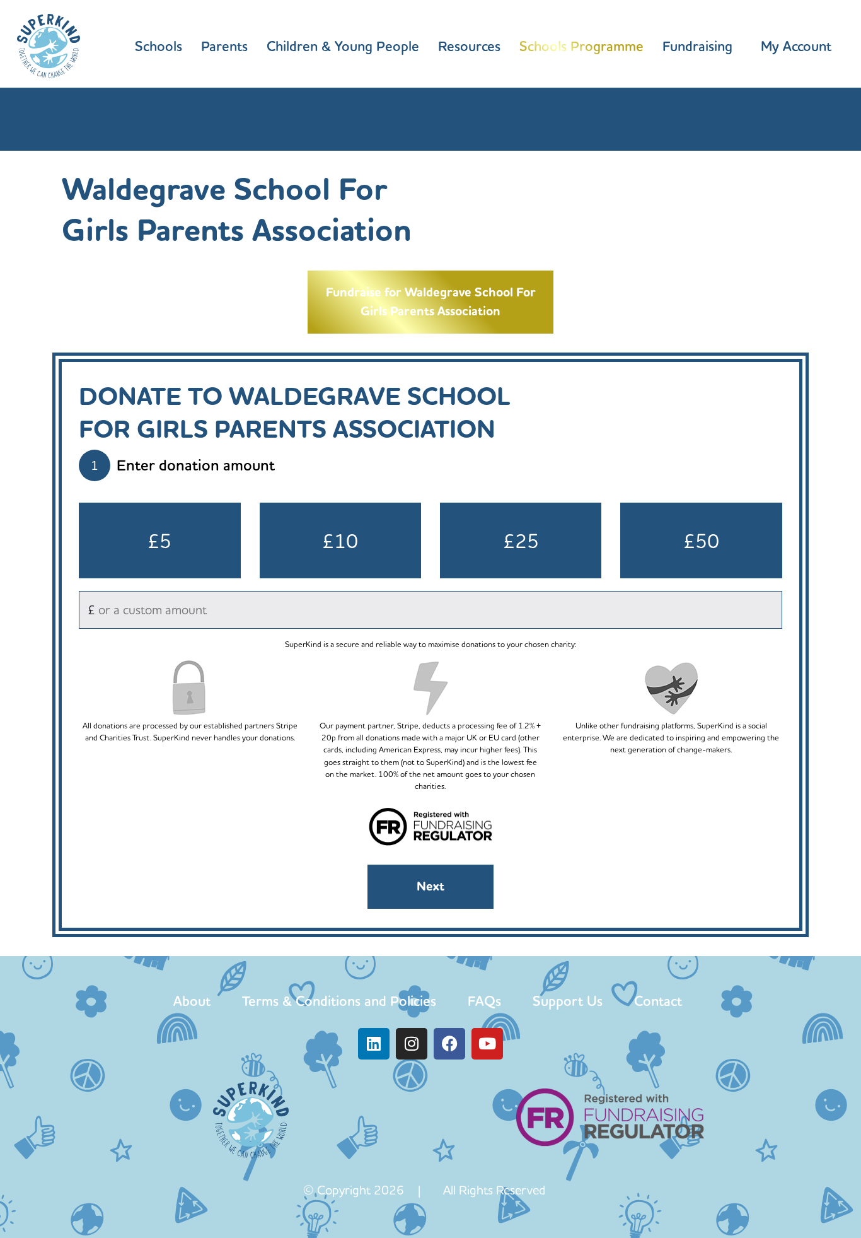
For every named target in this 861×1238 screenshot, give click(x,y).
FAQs (484, 1001)
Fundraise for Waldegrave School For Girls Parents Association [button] (431, 302)
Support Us (568, 1001)
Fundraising (697, 46)
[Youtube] (487, 1044)
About (192, 1001)
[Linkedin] (374, 1044)
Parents (224, 46)
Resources (469, 46)
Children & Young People (343, 46)
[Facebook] (449, 1044)
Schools (158, 46)
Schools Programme (581, 46)
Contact (658, 1001)
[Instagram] (411, 1044)
